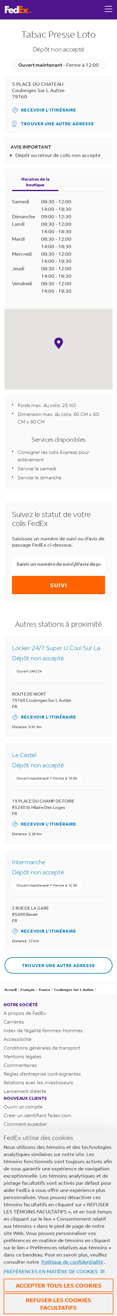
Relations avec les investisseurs (38, 1082)
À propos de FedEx (25, 1013)
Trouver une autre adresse (57, 123)
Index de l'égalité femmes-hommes (43, 1030)
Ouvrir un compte (23, 1106)
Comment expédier (25, 1124)
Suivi (58, 585)
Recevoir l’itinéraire (44, 110)
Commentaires (20, 1065)
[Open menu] (108, 9)
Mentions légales (22, 1056)
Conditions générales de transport (42, 1047)
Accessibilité (18, 1039)
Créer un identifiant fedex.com (37, 1115)
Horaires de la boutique (35, 181)
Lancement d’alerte (25, 1091)
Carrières (14, 1021)
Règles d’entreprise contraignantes (42, 1074)
